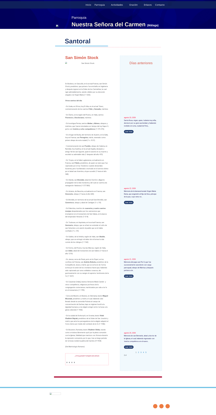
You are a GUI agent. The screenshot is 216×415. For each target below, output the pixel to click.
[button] (170, 4)
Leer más (128, 132)
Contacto (160, 4)
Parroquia (99, 4)
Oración (133, 4)
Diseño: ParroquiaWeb (163, 412)
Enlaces (148, 4)
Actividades (117, 4)
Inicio (88, 4)
